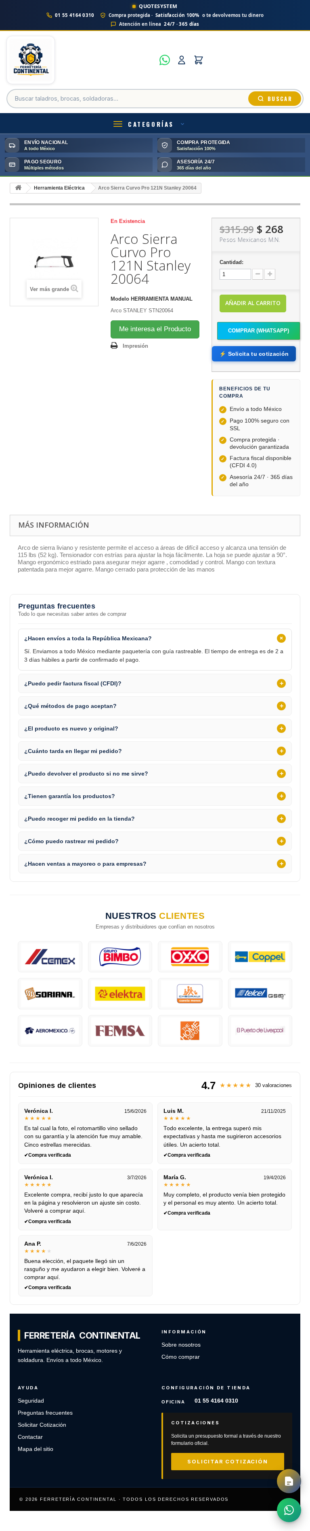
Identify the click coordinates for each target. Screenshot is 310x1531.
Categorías (151, 124)
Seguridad (31, 1401)
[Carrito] (198, 60)
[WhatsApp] (164, 60)
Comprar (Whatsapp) (258, 331)
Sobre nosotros (181, 1345)
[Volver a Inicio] (18, 188)
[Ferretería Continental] (80, 60)
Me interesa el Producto (155, 329)
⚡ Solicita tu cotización (254, 354)
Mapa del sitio (35, 1449)
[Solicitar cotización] (289, 1481)
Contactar (30, 1437)
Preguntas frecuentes (45, 1413)
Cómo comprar (180, 1357)
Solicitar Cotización (42, 1425)
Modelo (120, 299)
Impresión (135, 346)
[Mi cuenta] (181, 60)
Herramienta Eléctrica (59, 188)
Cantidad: (231, 262)
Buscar (280, 99)
